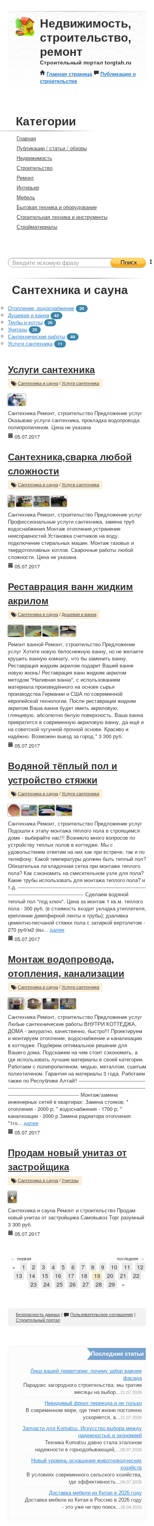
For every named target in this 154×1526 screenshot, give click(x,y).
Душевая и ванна (28, 315)
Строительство (35, 167)
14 (32, 1276)
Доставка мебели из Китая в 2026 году (95, 1493)
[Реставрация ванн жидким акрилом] (16, 630)
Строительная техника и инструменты (62, 217)
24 (46, 1284)
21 (123, 1276)
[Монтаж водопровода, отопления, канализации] (16, 1002)
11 (127, 1267)
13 (19, 1276)
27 (86, 1284)
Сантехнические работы (36, 336)
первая (21, 1258)
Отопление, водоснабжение (41, 308)
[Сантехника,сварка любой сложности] (11, 500)
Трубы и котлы (25, 322)
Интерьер (28, 187)
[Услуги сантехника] (17, 399)
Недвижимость (34, 158)
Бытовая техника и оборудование (57, 207)
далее (57, 929)
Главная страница (69, 73)
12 (140, 1267)
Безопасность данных (38, 1314)
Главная (26, 138)
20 (110, 1276)
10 (114, 1267)
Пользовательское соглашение (101, 1314)
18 (84, 1276)
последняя (130, 1258)
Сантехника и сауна (38, 383)
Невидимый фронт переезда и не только (93, 1403)
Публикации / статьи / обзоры (52, 148)
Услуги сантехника (30, 343)
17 (71, 1276)
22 (136, 1276)
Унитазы (17, 329)
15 (45, 1276)
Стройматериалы (37, 226)
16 (58, 1276)
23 (33, 1284)
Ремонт (25, 177)
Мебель (26, 197)
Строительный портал (38, 1320)
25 (59, 1284)
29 (112, 1284)
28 (99, 1284)
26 (72, 1284)
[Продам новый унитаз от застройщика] (12, 1196)
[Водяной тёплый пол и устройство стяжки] (14, 809)
